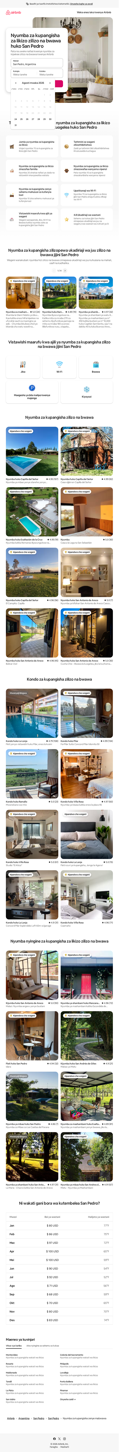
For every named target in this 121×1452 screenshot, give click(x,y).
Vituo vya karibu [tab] (14, 1345)
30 (50, 119)
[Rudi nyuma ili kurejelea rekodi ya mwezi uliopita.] (16, 83)
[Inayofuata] (65, 270)
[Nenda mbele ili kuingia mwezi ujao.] (50, 83)
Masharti (64, 1447)
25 (21, 119)
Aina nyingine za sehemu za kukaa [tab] (42, 1345)
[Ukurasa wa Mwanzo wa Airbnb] (13, 12)
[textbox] (24, 74)
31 (16, 125)
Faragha (54, 1447)
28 (38, 119)
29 (44, 119)
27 (33, 119)
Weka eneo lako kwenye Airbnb (94, 12)
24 (15, 119)
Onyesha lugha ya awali (81, 4)
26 (27, 119)
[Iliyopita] (54, 270)
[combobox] (37, 64)
